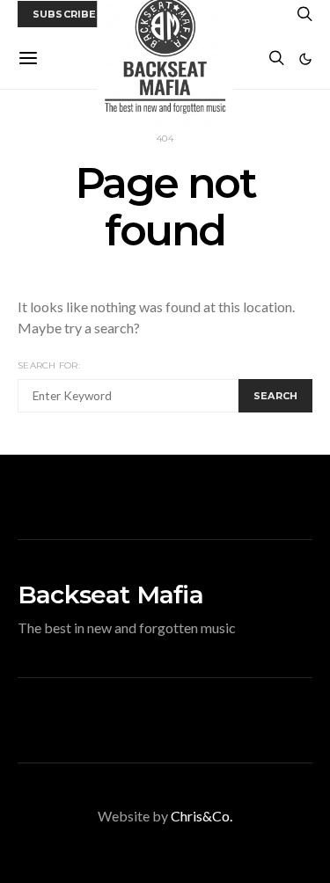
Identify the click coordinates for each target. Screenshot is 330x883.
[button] (305, 59)
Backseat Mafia (110, 594)
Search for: (49, 365)
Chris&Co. (201, 815)
